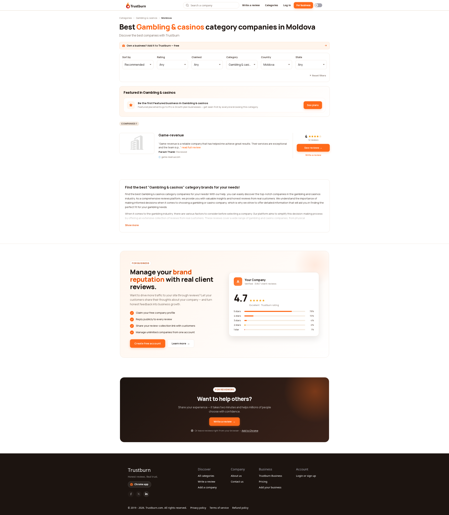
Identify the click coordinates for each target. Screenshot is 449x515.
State (299, 57)
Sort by (126, 57)
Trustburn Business (270, 475)
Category (232, 57)
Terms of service (219, 507)
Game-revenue (171, 135)
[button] (137, 64)
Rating (161, 57)
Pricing (263, 481)
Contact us (237, 481)
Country (266, 57)
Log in (287, 5)
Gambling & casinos (146, 17)
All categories (206, 475)
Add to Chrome (250, 430)
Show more (132, 225)
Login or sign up (306, 475)
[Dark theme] (318, 5)
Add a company (207, 487)
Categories (271, 5)
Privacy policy (198, 507)
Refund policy (240, 507)
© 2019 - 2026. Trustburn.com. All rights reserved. (157, 507)
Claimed (197, 57)
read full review (191, 147)
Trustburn (139, 470)
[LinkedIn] (146, 494)
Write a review (251, 5)
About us (236, 475)
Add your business (270, 487)
